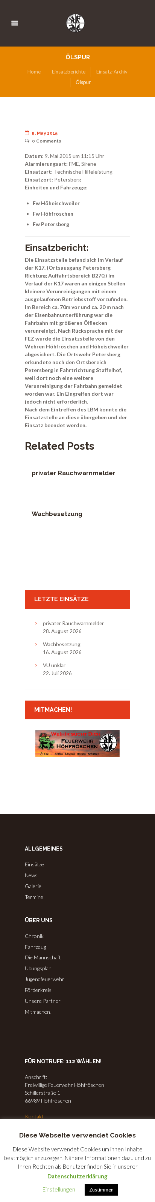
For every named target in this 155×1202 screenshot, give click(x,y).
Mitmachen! (38, 1011)
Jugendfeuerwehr (44, 979)
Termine (34, 897)
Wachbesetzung (57, 514)
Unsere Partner (43, 1001)
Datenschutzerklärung (77, 1176)
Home (34, 72)
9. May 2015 (45, 133)
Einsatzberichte (68, 72)
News (31, 875)
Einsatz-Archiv (112, 72)
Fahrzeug (35, 947)
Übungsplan (38, 968)
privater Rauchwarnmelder (73, 473)
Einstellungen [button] (59, 1189)
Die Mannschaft (43, 957)
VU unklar (54, 665)
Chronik (34, 936)
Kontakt (34, 1116)
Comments (46, 141)
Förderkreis (38, 990)
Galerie (33, 886)
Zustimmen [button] (101, 1190)
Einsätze (34, 864)
